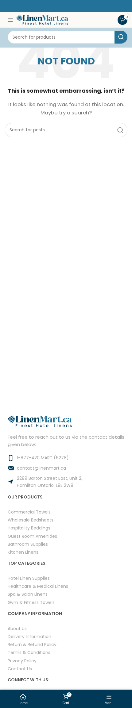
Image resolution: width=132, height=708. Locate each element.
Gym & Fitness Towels (31, 602)
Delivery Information (29, 636)
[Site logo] (42, 19)
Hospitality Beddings (29, 528)
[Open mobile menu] (10, 20)
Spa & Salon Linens (28, 594)
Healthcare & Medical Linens (38, 586)
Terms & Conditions (29, 652)
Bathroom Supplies (28, 544)
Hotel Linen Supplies (29, 578)
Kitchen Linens (23, 552)
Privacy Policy (22, 661)
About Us (17, 628)
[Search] (121, 37)
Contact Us (20, 668)
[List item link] (66, 457)
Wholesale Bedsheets (30, 520)
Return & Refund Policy (32, 644)
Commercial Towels (29, 512)
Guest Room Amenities (32, 536)
